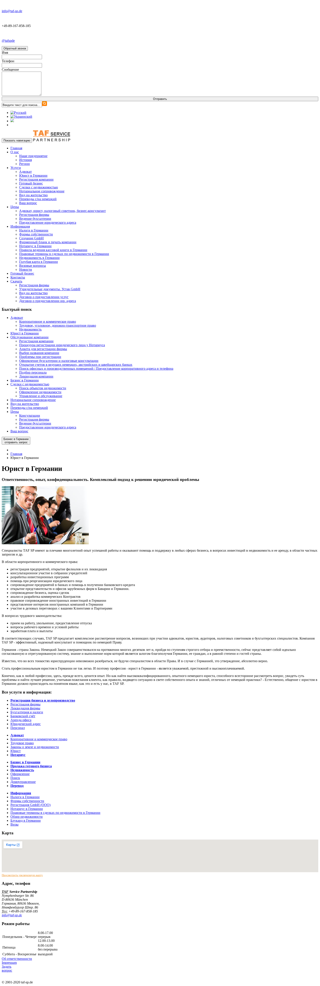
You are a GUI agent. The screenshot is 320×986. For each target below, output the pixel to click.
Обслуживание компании (29, 337)
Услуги (15, 168)
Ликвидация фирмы (25, 708)
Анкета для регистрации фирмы (43, 349)
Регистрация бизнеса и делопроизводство (42, 700)
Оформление (20, 774)
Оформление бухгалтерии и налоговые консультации (58, 361)
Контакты (17, 277)
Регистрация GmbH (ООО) (30, 805)
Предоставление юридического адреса (47, 222)
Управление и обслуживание (40, 396)
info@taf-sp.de (12, 915)
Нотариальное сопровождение (41, 191)
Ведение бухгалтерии (35, 218)
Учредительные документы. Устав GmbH (49, 289)
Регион (24, 164)
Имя (5, 52)
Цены (14, 207)
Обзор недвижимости (26, 816)
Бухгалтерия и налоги (26, 712)
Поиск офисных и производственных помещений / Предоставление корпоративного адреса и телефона (96, 368)
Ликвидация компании (36, 376)
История (25, 160)
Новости (25, 269)
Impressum (9, 962)
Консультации (29, 415)
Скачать (16, 281)
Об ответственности (17, 959)
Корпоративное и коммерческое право (47, 321)
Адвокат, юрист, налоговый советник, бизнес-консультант (62, 211)
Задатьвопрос (7, 968)
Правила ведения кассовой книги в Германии (53, 250)
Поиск (15, 778)
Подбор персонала (33, 372)
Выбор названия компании (39, 353)
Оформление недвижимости (40, 392)
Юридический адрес (25, 724)
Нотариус (17, 755)
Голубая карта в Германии (38, 262)
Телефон (8, 61)
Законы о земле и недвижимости (34, 747)
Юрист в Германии (33, 175)
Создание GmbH (31, 238)
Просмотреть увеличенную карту (22, 875)
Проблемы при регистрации (40, 357)
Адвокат (25, 171)
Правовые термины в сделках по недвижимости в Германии (64, 254)
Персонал (17, 728)
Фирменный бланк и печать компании (47, 242)
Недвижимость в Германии (39, 258)
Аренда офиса (20, 720)
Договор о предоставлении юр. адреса (47, 301)
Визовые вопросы (32, 265)
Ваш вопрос (28, 203)
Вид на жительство (33, 195)
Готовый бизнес (31, 183)
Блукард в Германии (25, 820)
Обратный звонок (14, 48)
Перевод (17, 786)
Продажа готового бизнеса (31, 766)
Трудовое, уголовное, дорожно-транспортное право (57, 325)
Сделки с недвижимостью (38, 187)
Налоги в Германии (33, 230)
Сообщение (10, 69)
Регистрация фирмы (34, 215)
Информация (20, 226)
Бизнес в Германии (24, 380)
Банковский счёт (22, 716)
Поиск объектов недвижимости (42, 388)
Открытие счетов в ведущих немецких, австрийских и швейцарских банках (75, 364)
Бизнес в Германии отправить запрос (16, 440)
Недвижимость (30, 329)
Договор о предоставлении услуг (44, 297)
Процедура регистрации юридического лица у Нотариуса (62, 345)
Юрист (15, 751)
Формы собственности (36, 234)
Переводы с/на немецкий (38, 199)
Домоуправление (23, 782)
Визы (14, 824)
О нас (14, 152)
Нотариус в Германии (35, 246)
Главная (16, 148)
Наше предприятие (33, 156)
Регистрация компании (36, 179)
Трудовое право (22, 743)
